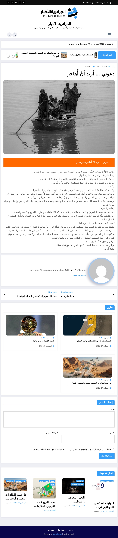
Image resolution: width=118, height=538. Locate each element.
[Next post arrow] (4, 294)
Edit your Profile (73, 270)
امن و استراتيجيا (20, 481)
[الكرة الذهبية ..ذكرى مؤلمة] (30, 325)
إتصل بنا (61, 529)
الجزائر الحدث (44, 481)
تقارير (52, 484)
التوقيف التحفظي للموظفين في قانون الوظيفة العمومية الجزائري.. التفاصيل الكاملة (104, 505)
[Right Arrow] (8, 56)
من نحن (50, 529)
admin (96, 511)
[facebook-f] (23, 2)
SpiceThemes (57, 534)
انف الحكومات (68, 296)
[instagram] (12, 2)
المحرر (106, 338)
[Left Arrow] (13, 56)
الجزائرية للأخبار (59, 23)
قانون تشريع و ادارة (77, 484)
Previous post (67, 292)
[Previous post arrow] (114, 294)
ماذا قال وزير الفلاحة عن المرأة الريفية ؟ (37, 296)
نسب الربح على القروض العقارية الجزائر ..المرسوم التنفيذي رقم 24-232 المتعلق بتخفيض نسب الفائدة (45, 504)
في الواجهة (10, 481)
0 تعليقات (88, 66)
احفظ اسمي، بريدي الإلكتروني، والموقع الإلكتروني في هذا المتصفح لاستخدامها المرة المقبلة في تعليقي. (71, 449)
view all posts (79, 276)
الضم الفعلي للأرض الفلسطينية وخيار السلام (94, 341)
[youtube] (8, 2)
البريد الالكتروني (52, 432)
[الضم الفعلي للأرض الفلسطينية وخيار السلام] (87, 325)
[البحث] (14, 34)
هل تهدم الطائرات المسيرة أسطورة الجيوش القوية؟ (48, 54)
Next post (52, 292)
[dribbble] (16, 2)
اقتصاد (52, 481)
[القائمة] (109, 35)
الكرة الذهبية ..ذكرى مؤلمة (88, 54)
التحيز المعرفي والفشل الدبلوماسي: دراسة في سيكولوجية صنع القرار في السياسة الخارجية (74, 499)
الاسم (112, 432)
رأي (71, 529)
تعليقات (112, 409)
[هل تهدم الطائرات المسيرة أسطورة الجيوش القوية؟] (87, 367)
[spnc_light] (9, 34)
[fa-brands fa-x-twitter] (20, 2)
